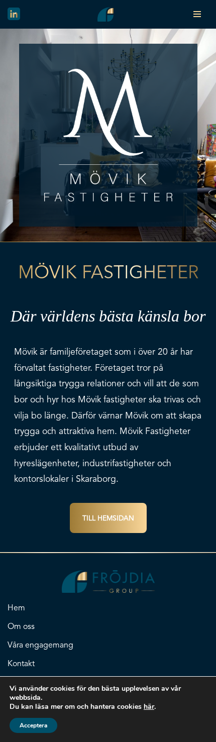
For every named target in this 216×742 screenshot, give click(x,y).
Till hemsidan (108, 518)
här (149, 706)
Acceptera (33, 725)
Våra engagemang (40, 646)
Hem (16, 608)
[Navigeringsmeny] (197, 14)
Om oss (21, 627)
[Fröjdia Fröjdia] (108, 14)
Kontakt (21, 664)
